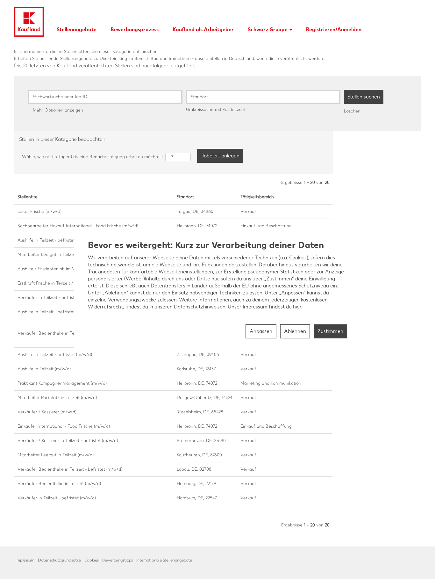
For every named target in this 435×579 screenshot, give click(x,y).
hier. (297, 307)
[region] (217, 289)
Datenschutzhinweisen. (200, 307)
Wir (92, 258)
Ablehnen (295, 331)
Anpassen (261, 331)
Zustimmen (330, 331)
